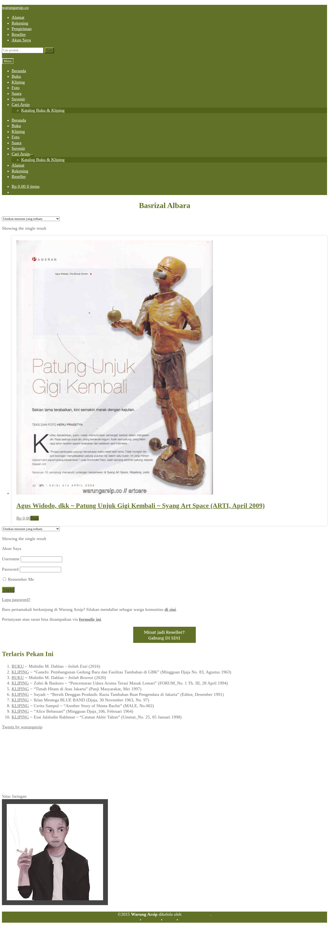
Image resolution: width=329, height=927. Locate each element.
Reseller (19, 34)
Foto (16, 87)
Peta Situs (151, 919)
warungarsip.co (15, 7)
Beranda (19, 70)
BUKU (18, 666)
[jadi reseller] (164, 641)
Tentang (131, 919)
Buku (16, 76)
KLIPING (20, 672)
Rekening (20, 23)
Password (10, 569)
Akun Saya (21, 40)
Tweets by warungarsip (22, 727)
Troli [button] (34, 518)
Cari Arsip (21, 104)
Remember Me (20, 579)
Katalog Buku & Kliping (43, 110)
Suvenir (18, 99)
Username (11, 558)
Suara (16, 93)
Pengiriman (22, 28)
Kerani (169, 919)
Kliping (18, 82)
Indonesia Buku (196, 914)
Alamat (18, 17)
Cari (49, 50)
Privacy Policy (192, 919)
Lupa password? (16, 599)
